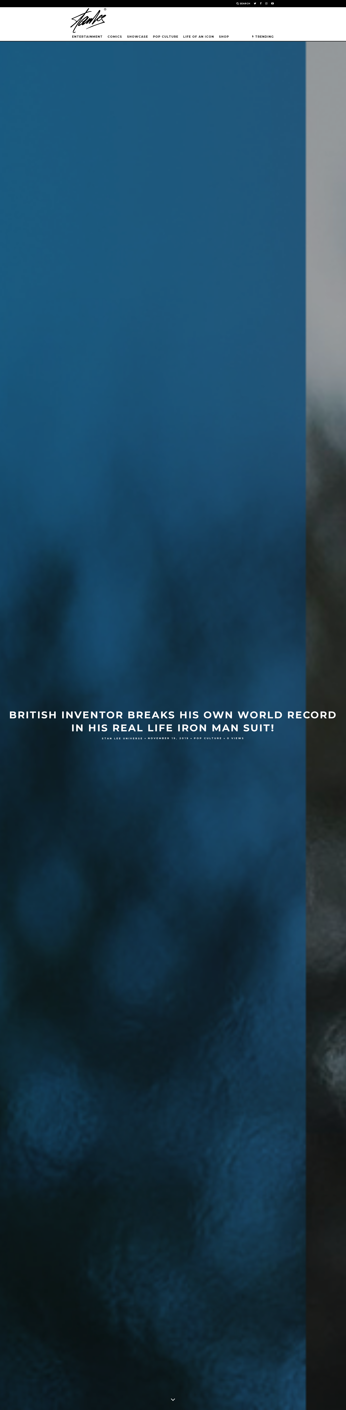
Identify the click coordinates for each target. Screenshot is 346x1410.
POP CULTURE (165, 36)
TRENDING (264, 36)
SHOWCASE (137, 36)
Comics (115, 36)
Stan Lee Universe (122, 738)
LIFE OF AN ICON (198, 36)
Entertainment (87, 36)
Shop (224, 36)
